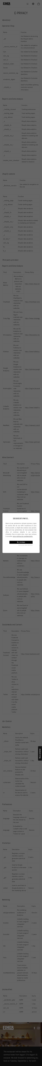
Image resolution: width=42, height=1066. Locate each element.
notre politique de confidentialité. (23, 536)
